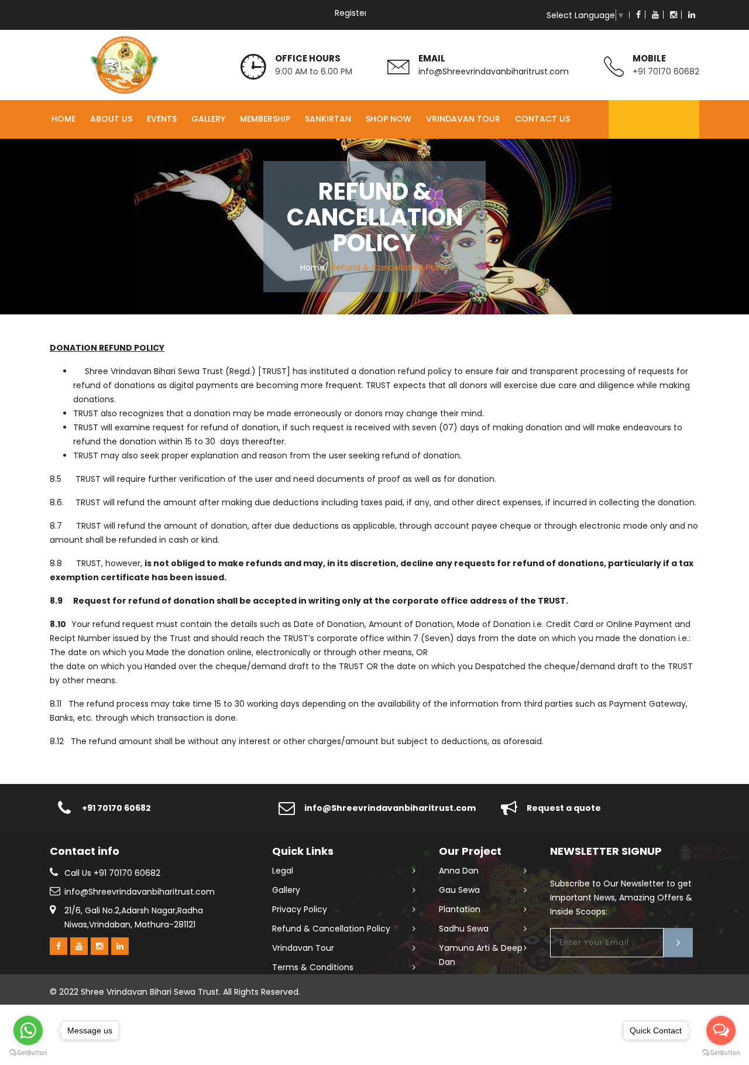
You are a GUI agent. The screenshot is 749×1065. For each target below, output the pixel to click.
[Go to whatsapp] (28, 1030)
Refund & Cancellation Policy (331, 928)
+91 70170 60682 (666, 71)
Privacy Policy (299, 909)
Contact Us (542, 119)
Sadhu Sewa (464, 928)
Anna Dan (459, 870)
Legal (282, 870)
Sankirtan (328, 119)
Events (162, 119)
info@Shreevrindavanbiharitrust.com (493, 71)
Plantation (459, 909)
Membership (265, 119)
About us (111, 119)
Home (63, 119)
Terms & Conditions (312, 967)
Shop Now (388, 119)
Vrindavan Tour (463, 119)
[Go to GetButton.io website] (721, 1053)
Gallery (208, 119)
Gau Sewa (459, 890)
